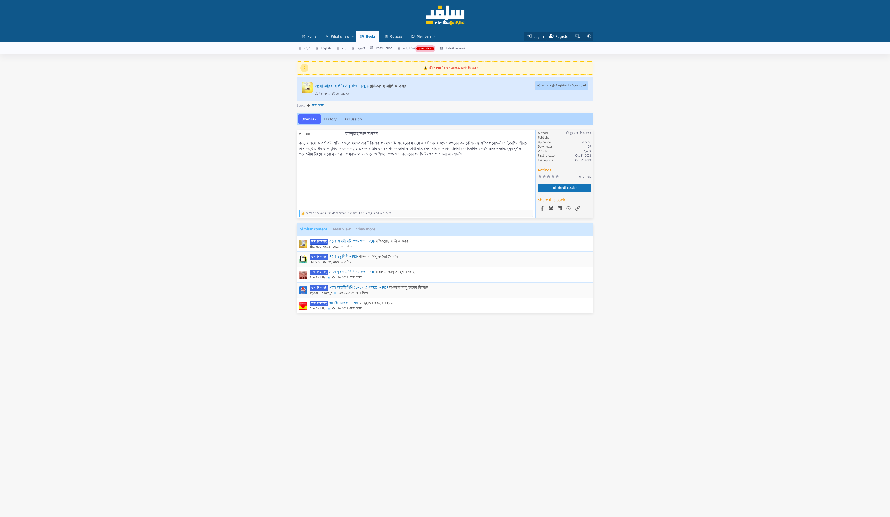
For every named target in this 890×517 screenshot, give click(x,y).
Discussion (352, 119)
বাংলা (307, 48)
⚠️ (450, 68)
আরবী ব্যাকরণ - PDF (344, 303)
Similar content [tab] (313, 229)
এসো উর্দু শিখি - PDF (343, 256)
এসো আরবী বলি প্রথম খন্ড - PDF (352, 241)
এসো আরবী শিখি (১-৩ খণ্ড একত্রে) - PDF (358, 287)
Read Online (384, 48)
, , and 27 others (348, 213)
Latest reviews (455, 48)
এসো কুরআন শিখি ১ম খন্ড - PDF (352, 272)
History (330, 119)
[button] (353, 36)
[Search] (577, 36)
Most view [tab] (342, 229)
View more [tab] (365, 229)
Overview (309, 119)
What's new (340, 36)
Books (370, 36)
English (326, 48)
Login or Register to (563, 85)
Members (424, 36)
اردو (344, 48)
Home (311, 36)
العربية (361, 48)
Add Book (409, 48)
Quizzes (396, 36)
